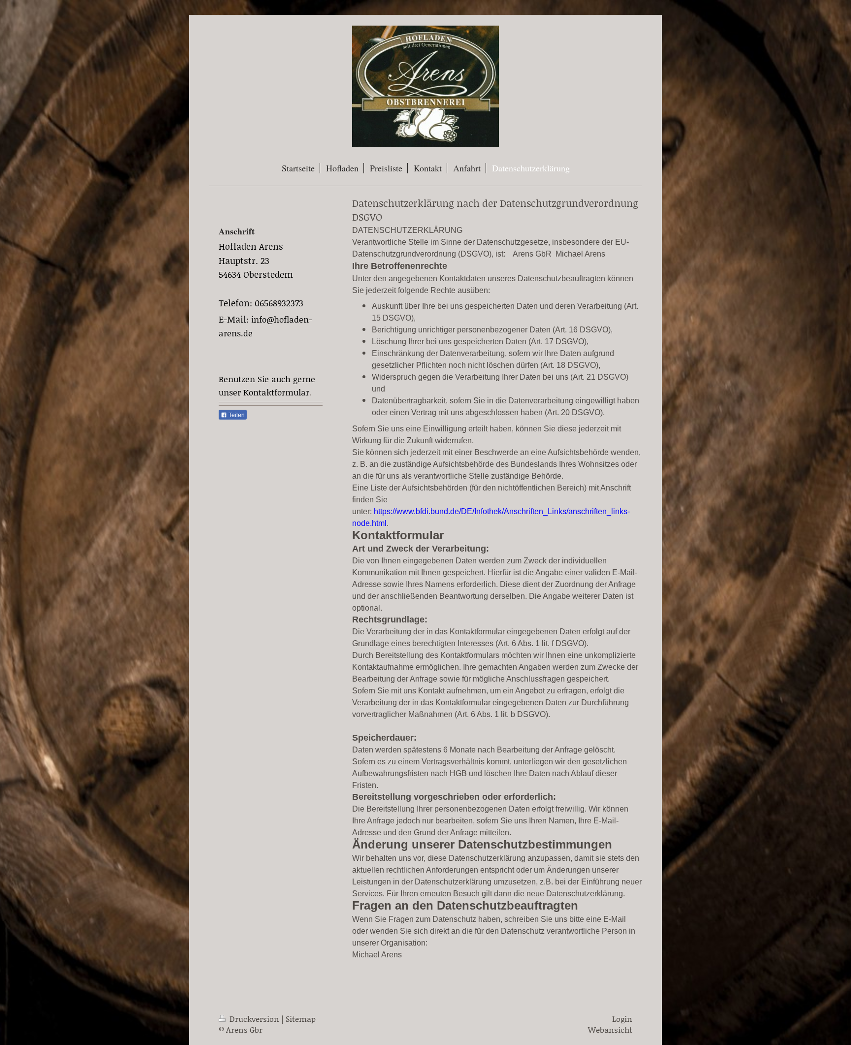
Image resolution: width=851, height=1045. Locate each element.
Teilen (236, 415)
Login (622, 1018)
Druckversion (254, 1018)
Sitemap (301, 1018)
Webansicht (610, 1029)
